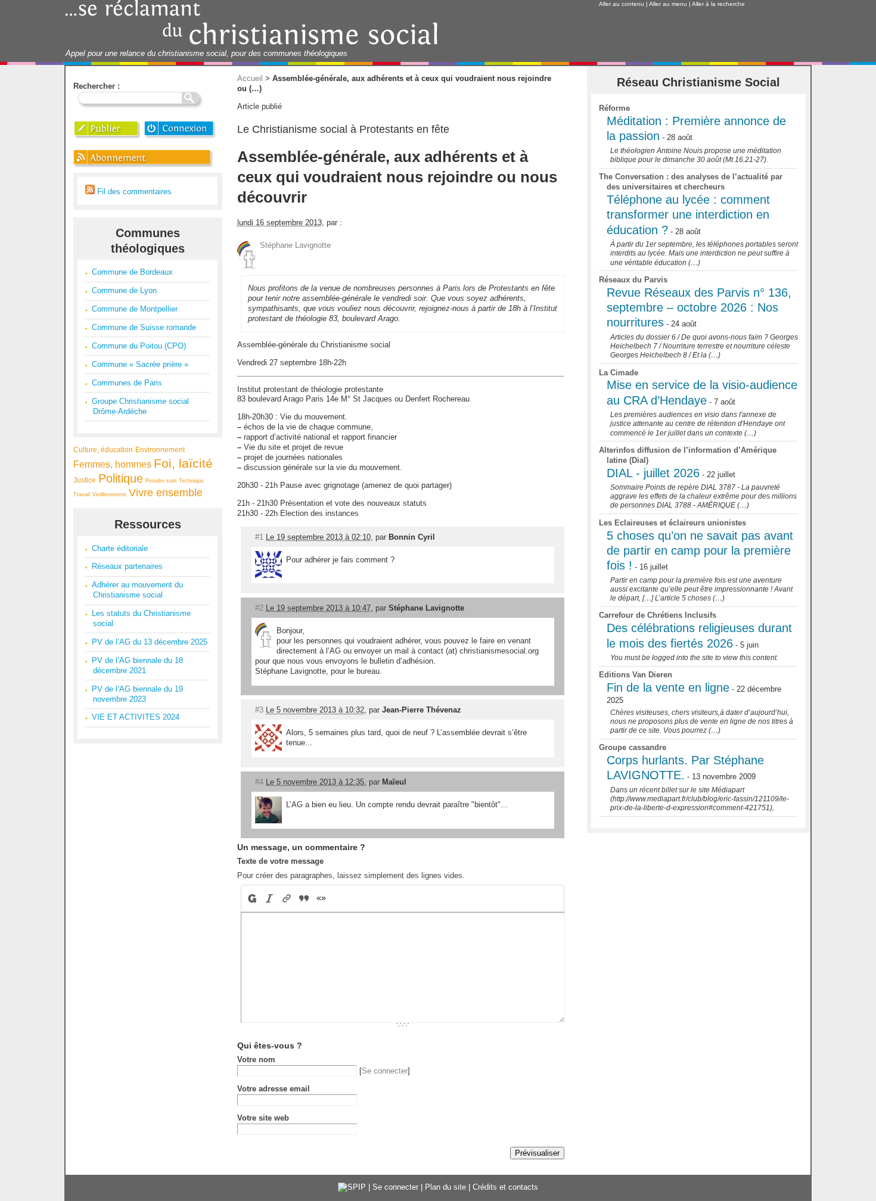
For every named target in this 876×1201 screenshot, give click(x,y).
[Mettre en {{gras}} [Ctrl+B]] (251, 898)
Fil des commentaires (133, 191)
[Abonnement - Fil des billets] (144, 167)
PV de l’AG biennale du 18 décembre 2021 (137, 665)
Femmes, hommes (112, 464)
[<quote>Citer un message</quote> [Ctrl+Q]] (304, 898)
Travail (81, 494)
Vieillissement (109, 494)
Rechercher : (96, 86)
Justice (84, 480)
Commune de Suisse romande (144, 327)
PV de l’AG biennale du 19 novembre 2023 (137, 694)
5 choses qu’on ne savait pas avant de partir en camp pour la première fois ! (700, 551)
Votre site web (263, 1117)
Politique (120, 478)
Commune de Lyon (124, 290)
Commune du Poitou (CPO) (139, 345)
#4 (259, 781)
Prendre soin (160, 481)
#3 (259, 709)
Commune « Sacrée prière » (140, 364)
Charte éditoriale (120, 548)
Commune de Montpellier (135, 308)
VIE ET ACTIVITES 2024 (135, 716)
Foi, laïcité (183, 463)
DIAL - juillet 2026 (653, 473)
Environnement (160, 449)
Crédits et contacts (505, 1187)
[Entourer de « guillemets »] (321, 898)
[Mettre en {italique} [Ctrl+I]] (269, 898)
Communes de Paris (127, 382)
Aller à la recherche (718, 4)
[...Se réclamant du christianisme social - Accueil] (252, 43)
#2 (259, 607)
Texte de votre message (280, 861)
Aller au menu (668, 4)
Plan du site (445, 1187)
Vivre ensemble (166, 493)
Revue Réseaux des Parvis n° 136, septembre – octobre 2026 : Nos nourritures (699, 307)
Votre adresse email (273, 1088)
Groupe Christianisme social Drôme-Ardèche (140, 406)
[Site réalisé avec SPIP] (352, 1187)
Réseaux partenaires (127, 566)
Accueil (250, 78)
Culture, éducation (103, 449)
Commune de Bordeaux (132, 271)
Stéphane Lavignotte (295, 245)
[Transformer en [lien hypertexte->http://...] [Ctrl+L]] (287, 898)
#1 (259, 537)
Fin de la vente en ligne (668, 687)
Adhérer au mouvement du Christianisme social (137, 589)
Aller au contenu (621, 4)
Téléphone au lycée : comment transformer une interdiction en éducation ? (688, 215)
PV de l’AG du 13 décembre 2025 (149, 641)
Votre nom (256, 1059)
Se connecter (385, 1070)
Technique (191, 481)
